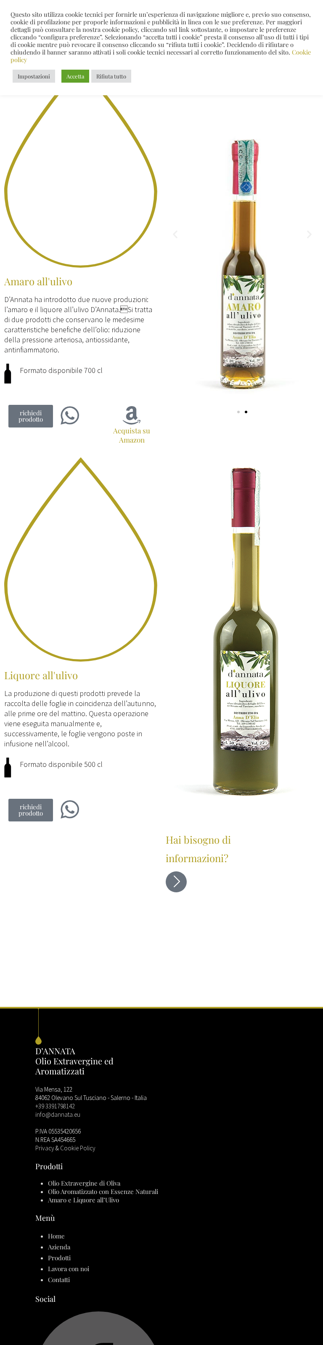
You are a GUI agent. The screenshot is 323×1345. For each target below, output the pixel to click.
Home (56, 1236)
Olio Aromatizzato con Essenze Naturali (103, 1191)
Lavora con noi (68, 1268)
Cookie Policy (77, 1148)
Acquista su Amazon (131, 435)
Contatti (59, 1279)
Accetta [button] (75, 76)
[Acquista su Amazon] (131, 415)
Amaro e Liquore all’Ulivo (83, 1200)
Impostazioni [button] (34, 76)
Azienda (59, 1247)
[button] (30, 416)
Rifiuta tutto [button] (111, 76)
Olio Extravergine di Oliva (84, 1183)
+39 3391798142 (55, 1106)
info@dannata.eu (57, 1114)
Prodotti (59, 1258)
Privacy (44, 1148)
